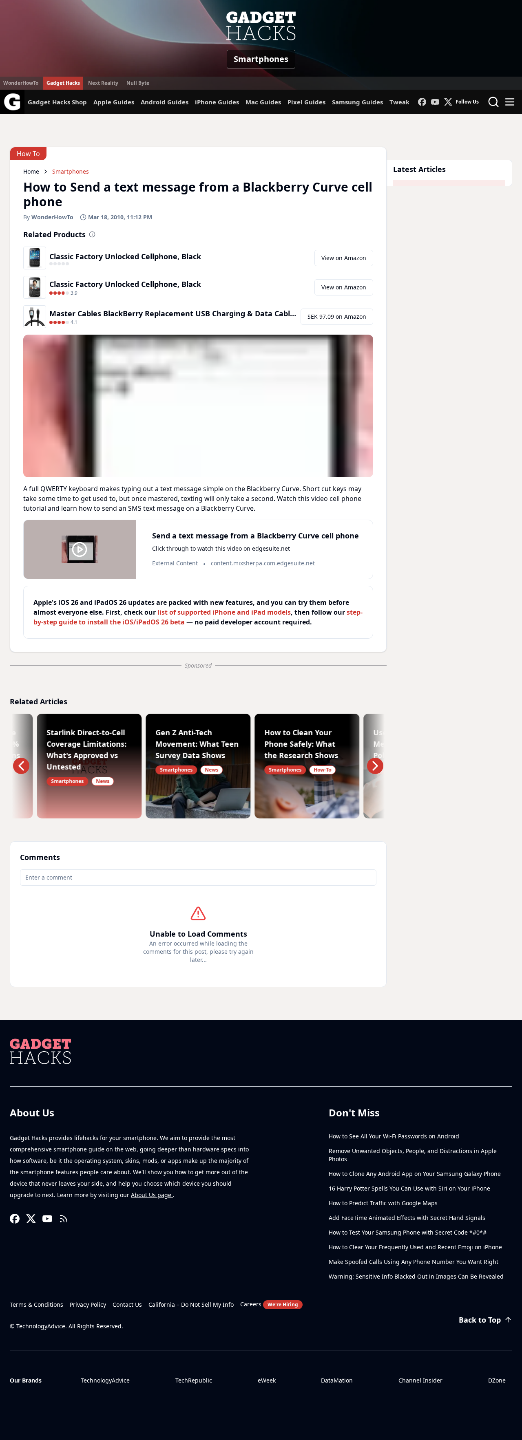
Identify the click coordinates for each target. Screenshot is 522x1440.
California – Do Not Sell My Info (191, 1304)
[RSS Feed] (64, 1219)
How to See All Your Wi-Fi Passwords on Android (394, 1136)
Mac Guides (263, 102)
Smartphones (261, 58)
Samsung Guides (357, 102)
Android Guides (164, 102)
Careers (269, 1304)
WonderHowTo (20, 82)
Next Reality (103, 82)
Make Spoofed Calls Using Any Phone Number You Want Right (413, 1262)
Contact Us (127, 1304)
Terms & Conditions (36, 1304)
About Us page (152, 1195)
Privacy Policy (88, 1304)
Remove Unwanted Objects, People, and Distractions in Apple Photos (413, 1155)
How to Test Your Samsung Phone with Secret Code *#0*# (408, 1232)
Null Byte (137, 82)
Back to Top (480, 1320)
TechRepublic (193, 1380)
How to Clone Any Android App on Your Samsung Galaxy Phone (415, 1174)
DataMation (337, 1380)
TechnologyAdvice (105, 1380)
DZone (497, 1380)
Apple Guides (113, 102)
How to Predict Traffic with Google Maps (383, 1203)
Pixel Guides (306, 102)
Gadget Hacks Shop (57, 102)
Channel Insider (420, 1380)
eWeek (267, 1380)
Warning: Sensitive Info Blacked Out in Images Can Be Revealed (416, 1276)
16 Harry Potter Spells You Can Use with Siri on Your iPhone (409, 1188)
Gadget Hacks (63, 82)
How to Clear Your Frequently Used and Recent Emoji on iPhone (415, 1247)
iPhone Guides (217, 102)
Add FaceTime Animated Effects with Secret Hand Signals (407, 1218)
